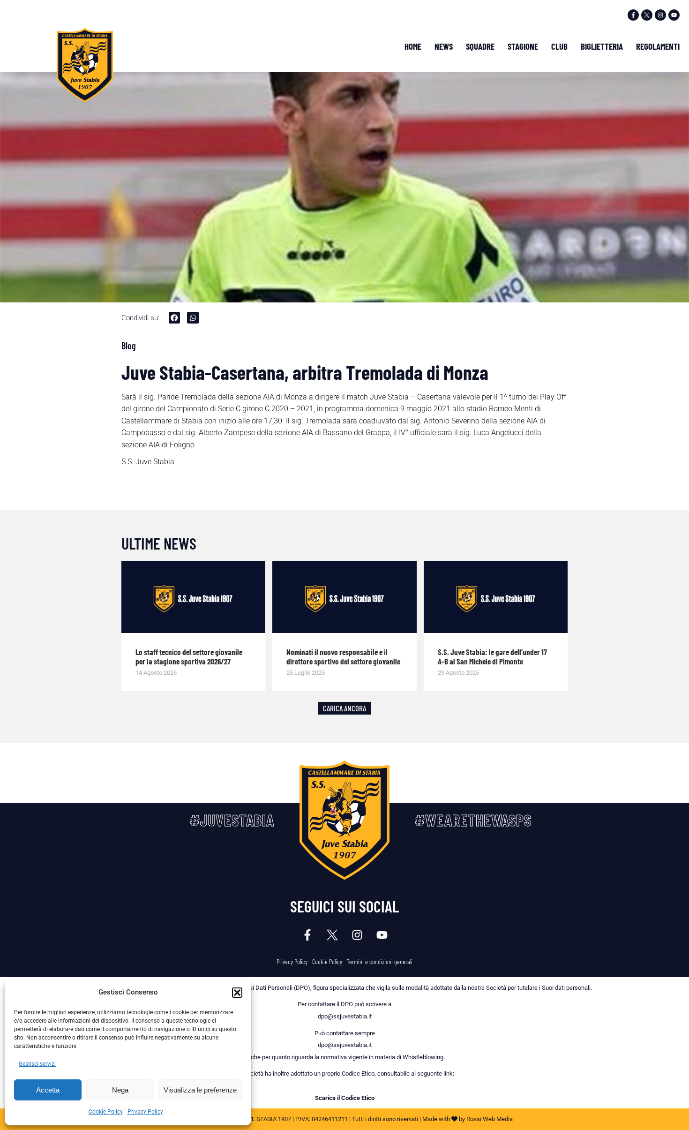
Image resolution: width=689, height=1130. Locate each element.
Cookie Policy (106, 1111)
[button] (237, 992)
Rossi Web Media (489, 1118)
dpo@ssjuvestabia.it (345, 1016)
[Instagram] (660, 15)
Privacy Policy (145, 1111)
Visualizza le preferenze (200, 1090)
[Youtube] (674, 15)
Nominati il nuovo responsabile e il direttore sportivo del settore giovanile (343, 656)
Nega (120, 1090)
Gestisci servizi (37, 1064)
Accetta (48, 1090)
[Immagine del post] (193, 597)
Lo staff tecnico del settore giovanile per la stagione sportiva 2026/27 (188, 656)
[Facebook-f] (633, 15)
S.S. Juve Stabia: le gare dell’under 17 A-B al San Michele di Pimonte (492, 656)
